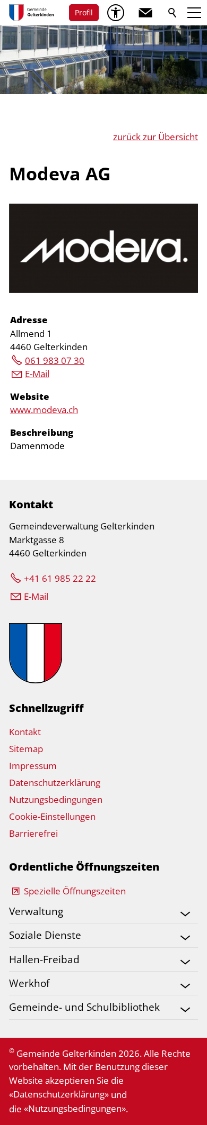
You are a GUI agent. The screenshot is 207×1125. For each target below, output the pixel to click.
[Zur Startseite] (31, 12)
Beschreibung (41, 432)
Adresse (29, 320)
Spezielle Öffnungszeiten (75, 891)
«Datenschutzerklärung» (59, 1094)
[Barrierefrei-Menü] (115, 12)
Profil (84, 12)
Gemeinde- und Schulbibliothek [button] (84, 1006)
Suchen (173, 12)
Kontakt (25, 732)
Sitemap (26, 749)
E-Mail (37, 374)
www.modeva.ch (44, 410)
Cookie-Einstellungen (52, 816)
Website (29, 396)
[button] (145, 12)
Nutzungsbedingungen (55, 799)
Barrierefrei (33, 833)
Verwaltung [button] (36, 911)
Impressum (33, 766)
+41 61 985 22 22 (60, 578)
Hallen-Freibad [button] (44, 959)
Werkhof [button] (29, 983)
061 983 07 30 (54, 360)
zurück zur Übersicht (155, 137)
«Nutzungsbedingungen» (75, 1108)
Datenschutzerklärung (54, 782)
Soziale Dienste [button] (45, 934)
